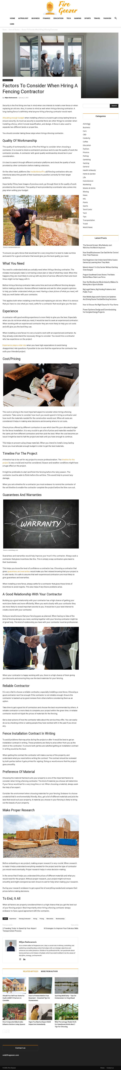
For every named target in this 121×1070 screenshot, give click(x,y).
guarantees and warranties (19, 571)
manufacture (88, 181)
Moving (86, 191)
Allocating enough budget (13, 118)
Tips (84, 216)
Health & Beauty (89, 170)
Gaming (77, 18)
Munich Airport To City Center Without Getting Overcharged (100, 268)
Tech (69, 18)
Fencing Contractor (25, 918)
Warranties (49, 918)
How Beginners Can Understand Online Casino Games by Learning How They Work (100, 261)
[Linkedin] (25, 959)
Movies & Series (89, 188)
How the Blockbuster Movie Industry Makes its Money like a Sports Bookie (100, 283)
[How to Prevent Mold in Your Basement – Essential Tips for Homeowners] (40, 985)
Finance (46, 18)
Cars (12, 24)
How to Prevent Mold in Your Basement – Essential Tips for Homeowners (39, 998)
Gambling (87, 159)
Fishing (86, 156)
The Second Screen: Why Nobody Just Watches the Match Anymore (97, 246)
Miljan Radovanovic (11, 97)
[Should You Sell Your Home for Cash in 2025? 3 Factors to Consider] (14, 985)
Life (84, 177)
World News (88, 227)
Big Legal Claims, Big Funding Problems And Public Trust (99, 290)
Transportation (89, 220)
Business (36, 18)
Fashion (107, 18)
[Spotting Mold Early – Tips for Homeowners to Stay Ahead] (66, 985)
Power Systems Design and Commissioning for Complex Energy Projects (99, 311)
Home (12, 18)
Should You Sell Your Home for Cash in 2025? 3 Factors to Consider (13, 998)
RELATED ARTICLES (30, 971)
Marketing (87, 184)
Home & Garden (14, 30)
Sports (87, 18)
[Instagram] (21, 959)
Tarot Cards (87, 209)
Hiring (35, 918)
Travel (97, 18)
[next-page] (7, 1031)
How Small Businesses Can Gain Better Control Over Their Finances (100, 254)
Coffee (85, 142)
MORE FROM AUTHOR (49, 971)
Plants (85, 202)
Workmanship (60, 918)
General (86, 167)
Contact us (110, 1068)
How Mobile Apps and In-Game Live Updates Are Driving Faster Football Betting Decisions (100, 298)
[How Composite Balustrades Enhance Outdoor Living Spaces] (14, 1012)
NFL (84, 199)
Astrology (23, 18)
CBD (84, 134)
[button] (115, 18)
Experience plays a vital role (14, 345)
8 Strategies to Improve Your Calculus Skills (61, 928)
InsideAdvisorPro (37, 172)
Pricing (42, 918)
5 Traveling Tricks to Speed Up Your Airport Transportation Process (19, 929)
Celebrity (86, 138)
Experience (12, 918)
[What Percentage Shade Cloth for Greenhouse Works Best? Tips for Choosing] (66, 1012)
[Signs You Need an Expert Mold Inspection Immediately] (40, 1012)
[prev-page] (4, 1031)
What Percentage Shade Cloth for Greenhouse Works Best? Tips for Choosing (65, 1024)
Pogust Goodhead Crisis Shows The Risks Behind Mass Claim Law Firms (99, 276)
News (85, 195)
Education (58, 18)
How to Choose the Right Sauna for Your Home (100, 305)
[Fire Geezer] (60, 7)
